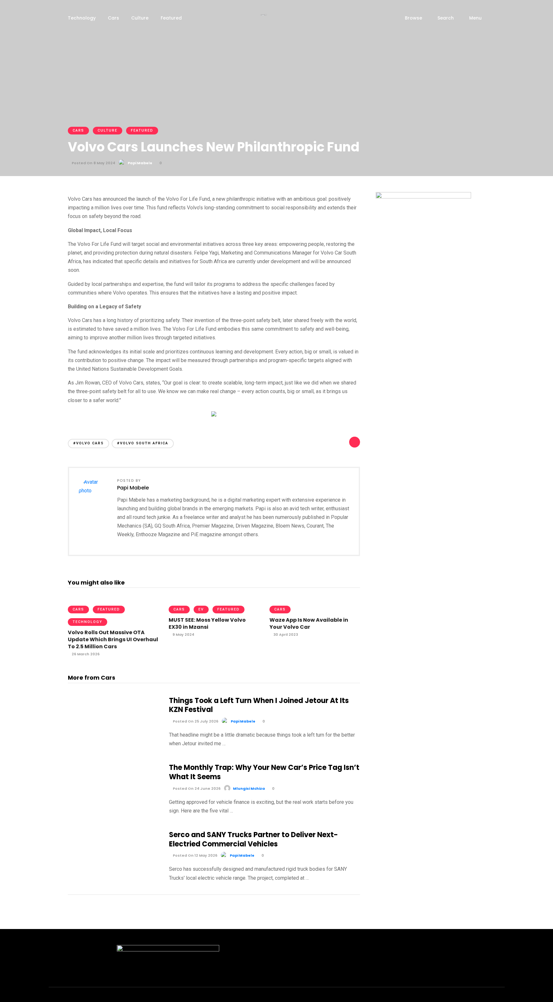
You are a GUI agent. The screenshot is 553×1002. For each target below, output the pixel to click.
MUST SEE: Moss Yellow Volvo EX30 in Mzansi (207, 623)
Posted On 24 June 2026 (196, 788)
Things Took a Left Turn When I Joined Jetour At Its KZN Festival (259, 705)
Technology (82, 18)
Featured (171, 18)
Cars (113, 18)
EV (201, 609)
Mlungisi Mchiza (249, 788)
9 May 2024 (183, 634)
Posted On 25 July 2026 (195, 721)
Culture (139, 18)
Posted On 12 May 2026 (194, 855)
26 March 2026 (85, 654)
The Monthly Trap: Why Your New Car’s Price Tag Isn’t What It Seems (264, 772)
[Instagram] (443, 997)
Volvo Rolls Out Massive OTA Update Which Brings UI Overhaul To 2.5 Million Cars (113, 639)
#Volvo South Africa (142, 443)
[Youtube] (455, 997)
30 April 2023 (285, 634)
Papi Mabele (140, 163)
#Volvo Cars (88, 443)
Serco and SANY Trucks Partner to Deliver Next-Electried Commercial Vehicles (253, 839)
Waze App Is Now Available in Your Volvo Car (308, 623)
